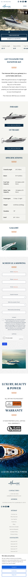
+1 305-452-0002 (6, 1)
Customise (14, 571)
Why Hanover (14, 516)
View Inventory (14, 35)
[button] (26, 12)
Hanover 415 (14, 544)
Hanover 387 (14, 546)
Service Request (14, 529)
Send (4, 343)
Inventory (14, 521)
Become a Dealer (14, 526)
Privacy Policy (19, 329)
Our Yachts (14, 519)
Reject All (14, 574)
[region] (14, 566)
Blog (14, 524)
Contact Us (14, 514)
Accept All (14, 567)
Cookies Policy (14, 531)
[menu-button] (25, 6)
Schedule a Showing (14, 39)
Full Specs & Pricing (14, 125)
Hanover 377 (14, 549)
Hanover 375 (14, 551)
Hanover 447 (14, 541)
